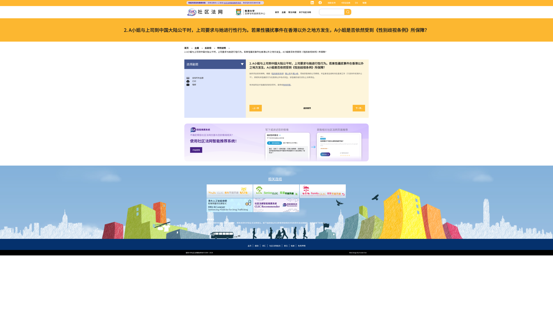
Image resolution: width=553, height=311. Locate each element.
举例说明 (221, 47)
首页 (277, 12)
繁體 (364, 2)
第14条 (295, 73)
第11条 (288, 73)
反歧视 (208, 47)
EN (356, 2)
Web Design (353, 253)
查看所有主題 (197, 77)
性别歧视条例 (277, 73)
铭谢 (293, 245)
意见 (286, 245)
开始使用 (196, 150)
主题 (284, 12)
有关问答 (287, 84)
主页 (249, 245)
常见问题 (292, 12)
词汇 (264, 245)
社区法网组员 (275, 245)
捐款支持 (332, 2)
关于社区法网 (305, 12)
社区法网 (211, 11)
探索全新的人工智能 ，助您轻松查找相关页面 (224, 2)
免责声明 (301, 245)
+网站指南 (345, 2)
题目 (257, 245)
